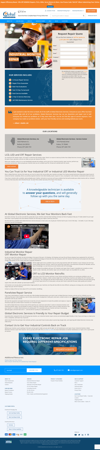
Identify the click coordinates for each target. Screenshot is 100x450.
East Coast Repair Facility (14, 413)
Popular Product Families (57, 381)
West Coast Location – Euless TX (82, 402)
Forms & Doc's (78, 388)
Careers (7, 385)
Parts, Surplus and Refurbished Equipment (37, 394)
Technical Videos (79, 386)
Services (30, 21)
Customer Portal (51, 11)
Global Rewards (8, 383)
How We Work (20, 21)
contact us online (49, 329)
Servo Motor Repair (31, 383)
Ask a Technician (79, 385)
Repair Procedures (9, 390)
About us (9, 21)
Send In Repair (11, 167)
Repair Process (8, 392)
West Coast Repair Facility (14, 417)
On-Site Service (30, 390)
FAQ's (76, 383)
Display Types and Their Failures (13, 360)
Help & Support (79, 379)
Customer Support (79, 381)
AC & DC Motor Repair (32, 386)
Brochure (11, 425)
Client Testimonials (9, 381)
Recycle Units (30, 392)
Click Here (50, 6)
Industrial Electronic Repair (33, 381)
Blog (56, 21)
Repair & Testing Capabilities (15, 429)
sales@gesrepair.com (76, 370)
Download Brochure (77, 10)
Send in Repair (91, 11)
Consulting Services (31, 388)
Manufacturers (40, 21)
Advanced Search (92, 15)
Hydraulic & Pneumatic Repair (34, 385)
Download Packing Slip (63, 10)
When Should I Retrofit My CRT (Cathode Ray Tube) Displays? (20, 361)
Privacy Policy (78, 390)
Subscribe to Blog (34, 370)
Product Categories (56, 379)
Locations (65, 21)
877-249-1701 (22, 12)
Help (50, 21)
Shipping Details (9, 394)
